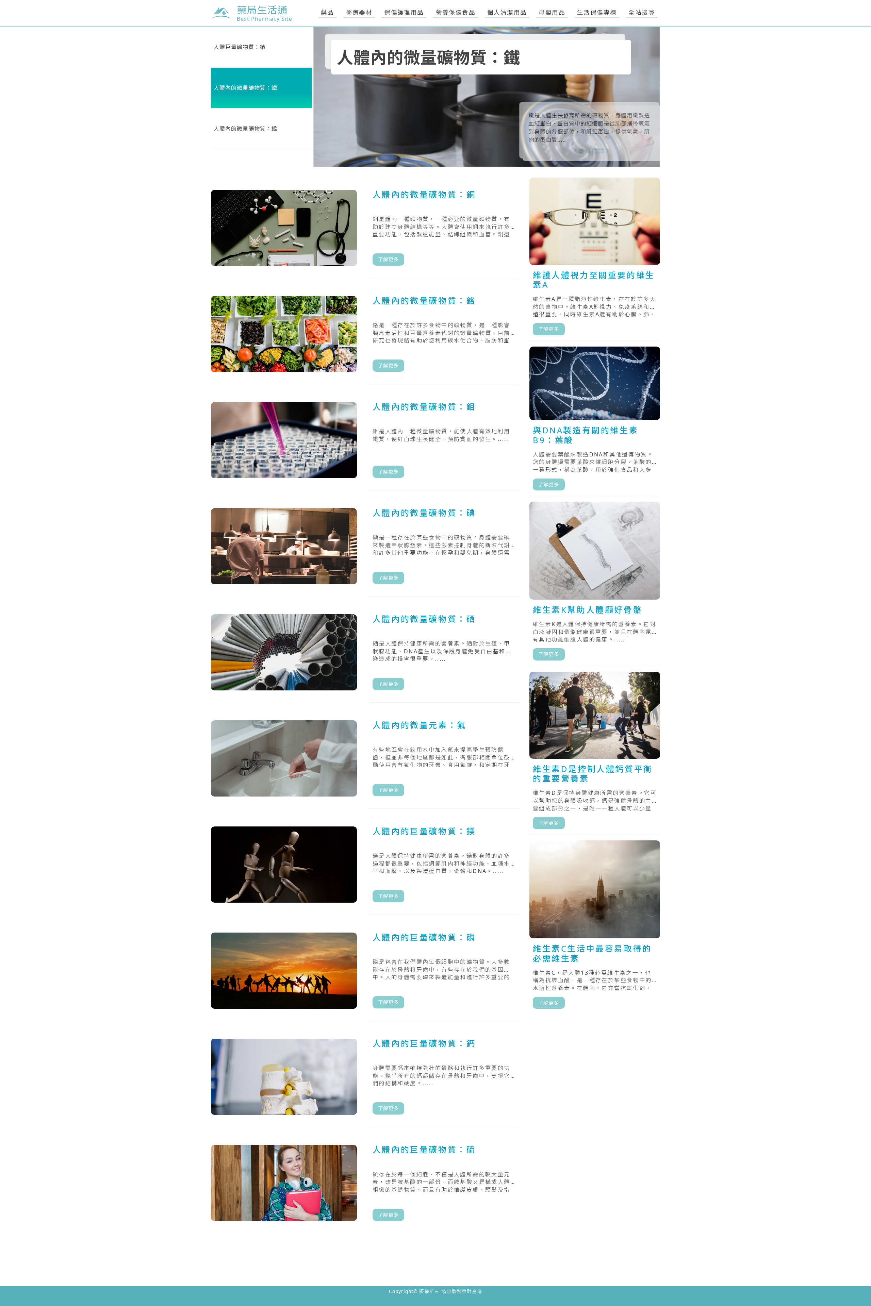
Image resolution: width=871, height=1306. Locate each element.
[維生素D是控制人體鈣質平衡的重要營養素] (594, 753)
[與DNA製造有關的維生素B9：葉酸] (594, 421)
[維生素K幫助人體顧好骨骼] (594, 584)
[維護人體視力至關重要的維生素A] (594, 259)
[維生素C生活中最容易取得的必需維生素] (594, 927)
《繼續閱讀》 (584, 151)
